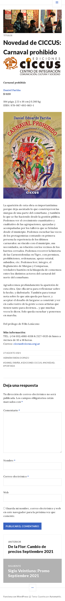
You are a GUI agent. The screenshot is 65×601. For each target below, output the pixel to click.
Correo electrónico (16, 476)
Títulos (7, 35)
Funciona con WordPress (15, 596)
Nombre (9, 460)
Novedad (49, 362)
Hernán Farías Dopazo (16, 358)
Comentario (11, 410)
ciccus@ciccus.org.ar (26, 343)
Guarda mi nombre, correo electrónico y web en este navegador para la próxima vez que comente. (32, 512)
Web (6, 492)
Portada (10, 366)
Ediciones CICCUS (32, 362)
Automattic (55, 596)
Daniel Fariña (12, 362)
